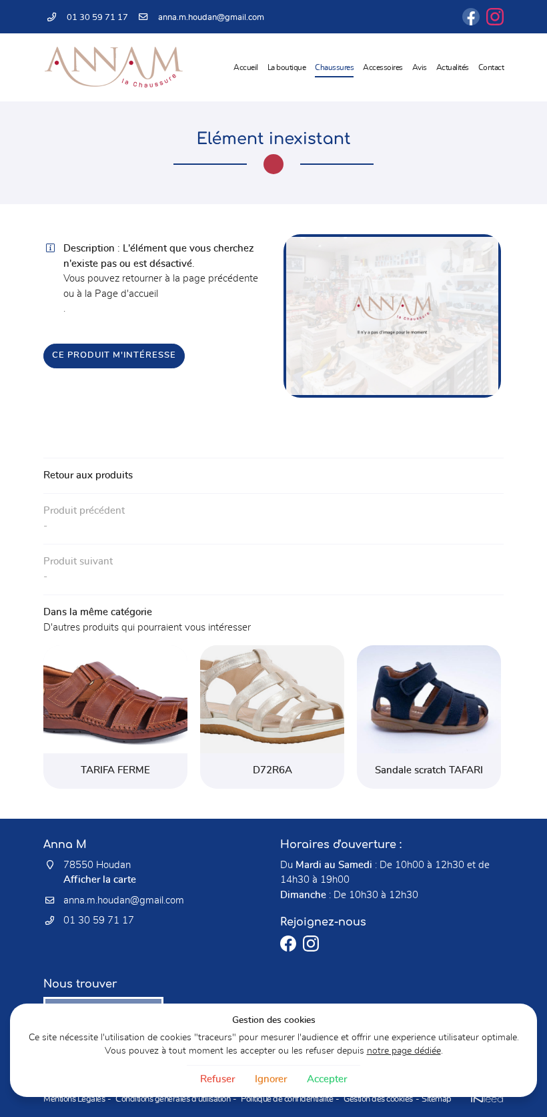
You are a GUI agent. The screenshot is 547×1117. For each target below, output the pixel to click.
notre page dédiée (404, 1051)
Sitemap (437, 1099)
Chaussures (334, 67)
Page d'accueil (126, 294)
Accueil (245, 67)
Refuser (217, 1079)
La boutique (286, 67)
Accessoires (383, 67)
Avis (419, 67)
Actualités (452, 67)
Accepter (327, 1079)
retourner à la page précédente (190, 279)
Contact (491, 67)
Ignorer (271, 1079)
